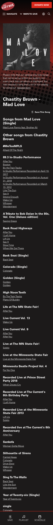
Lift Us (6, 239)
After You (7, 161)
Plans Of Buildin (11, 300)
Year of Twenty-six (12, 499)
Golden (7, 282)
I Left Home (9, 235)
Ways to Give (30, 13)
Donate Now (41, 5)
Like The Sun (9, 190)
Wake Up (8, 200)
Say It (6, 194)
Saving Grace (10, 221)
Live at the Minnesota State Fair (19, 359)
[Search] (49, 14)
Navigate (12, 13)
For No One (9, 370)
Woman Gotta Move (13, 446)
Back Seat (8, 260)
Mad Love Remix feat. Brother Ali (20, 128)
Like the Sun (9, 485)
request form (23, 88)
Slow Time (8, 245)
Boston (6, 165)
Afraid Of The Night (13, 150)
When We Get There (13, 248)
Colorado (7, 271)
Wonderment (10, 207)
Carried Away (10, 457)
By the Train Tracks (12, 168)
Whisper (7, 203)
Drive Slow (8, 464)
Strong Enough (11, 197)
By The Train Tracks (12, 296)
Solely (6, 348)
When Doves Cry (12, 385)
